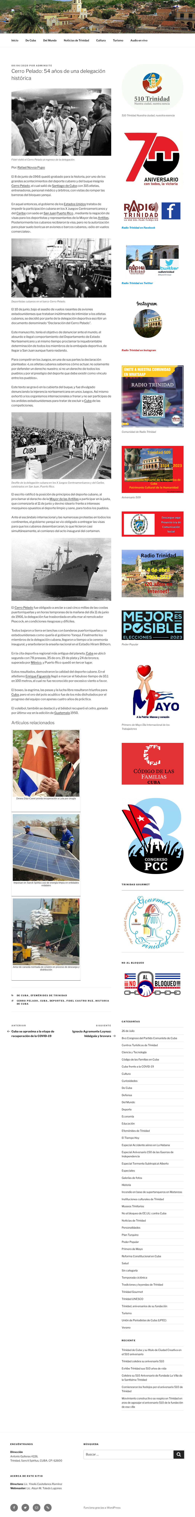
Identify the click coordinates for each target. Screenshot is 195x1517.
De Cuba (31, 40)
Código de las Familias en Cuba (140, 1059)
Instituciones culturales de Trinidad (143, 1199)
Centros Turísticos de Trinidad (140, 1045)
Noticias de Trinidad (76, 40)
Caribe (21, 213)
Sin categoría (130, 1270)
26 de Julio (128, 1030)
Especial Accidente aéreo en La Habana (146, 1145)
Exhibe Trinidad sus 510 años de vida (144, 1368)
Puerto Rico (65, 213)
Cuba (88, 401)
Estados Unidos (75, 204)
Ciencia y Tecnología (134, 1052)
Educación (128, 1123)
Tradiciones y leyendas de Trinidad (142, 1284)
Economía (128, 1116)
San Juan (50, 213)
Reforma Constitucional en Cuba (141, 1256)
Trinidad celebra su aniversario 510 (143, 1361)
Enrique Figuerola (38, 676)
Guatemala (62, 713)
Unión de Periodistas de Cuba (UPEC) (144, 1320)
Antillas (103, 218)
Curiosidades (129, 1080)
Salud (125, 1263)
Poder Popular (130, 1241)
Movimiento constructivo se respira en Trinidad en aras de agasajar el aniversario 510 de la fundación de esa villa (152, 1403)
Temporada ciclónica (134, 1277)
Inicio (14, 40)
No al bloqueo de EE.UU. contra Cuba (144, 1213)
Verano (126, 1327)
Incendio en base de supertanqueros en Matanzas (152, 1192)
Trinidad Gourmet (132, 1291)
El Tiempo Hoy (130, 1137)
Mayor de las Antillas (64, 499)
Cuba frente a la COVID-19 (138, 1066)
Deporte (127, 1109)
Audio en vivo (138, 40)
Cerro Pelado (20, 186)
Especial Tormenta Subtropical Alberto (145, 1163)
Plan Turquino (130, 1234)
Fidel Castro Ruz (80, 1000)
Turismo (118, 40)
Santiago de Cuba (64, 186)
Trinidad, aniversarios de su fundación (144, 1306)
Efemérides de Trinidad (49, 995)
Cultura (101, 40)
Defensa (127, 1095)
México (36, 662)
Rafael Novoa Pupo (31, 167)
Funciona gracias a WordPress (102, 1507)
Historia (126, 1184)
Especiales (128, 1170)
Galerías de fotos (132, 1177)
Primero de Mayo (132, 1249)
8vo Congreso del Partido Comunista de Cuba (149, 1038)
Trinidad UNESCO (132, 1298)
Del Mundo (50, 40)
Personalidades (131, 1227)
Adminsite (44, 65)
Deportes (57, 1000)
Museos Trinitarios (133, 1206)
